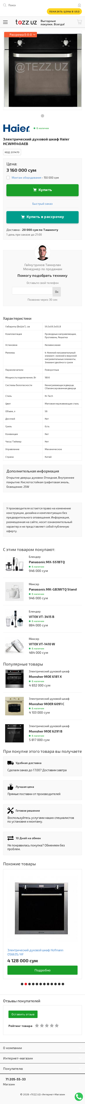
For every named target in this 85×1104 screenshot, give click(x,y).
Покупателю (13, 1068)
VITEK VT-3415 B (41, 617)
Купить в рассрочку (45, 216)
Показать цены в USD (64, 11)
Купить (45, 189)
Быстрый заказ (42, 203)
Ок (56, 291)
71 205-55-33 (14, 1079)
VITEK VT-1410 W (42, 644)
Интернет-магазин (18, 1058)
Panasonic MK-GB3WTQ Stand (53, 589)
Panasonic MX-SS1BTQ (47, 562)
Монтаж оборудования (26, 177)
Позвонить (79, 1097)
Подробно (42, 970)
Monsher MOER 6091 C (46, 704)
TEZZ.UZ (26, 22)
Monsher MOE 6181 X (45, 676)
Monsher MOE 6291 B (45, 731)
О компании (12, 1048)
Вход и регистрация (80, 5)
